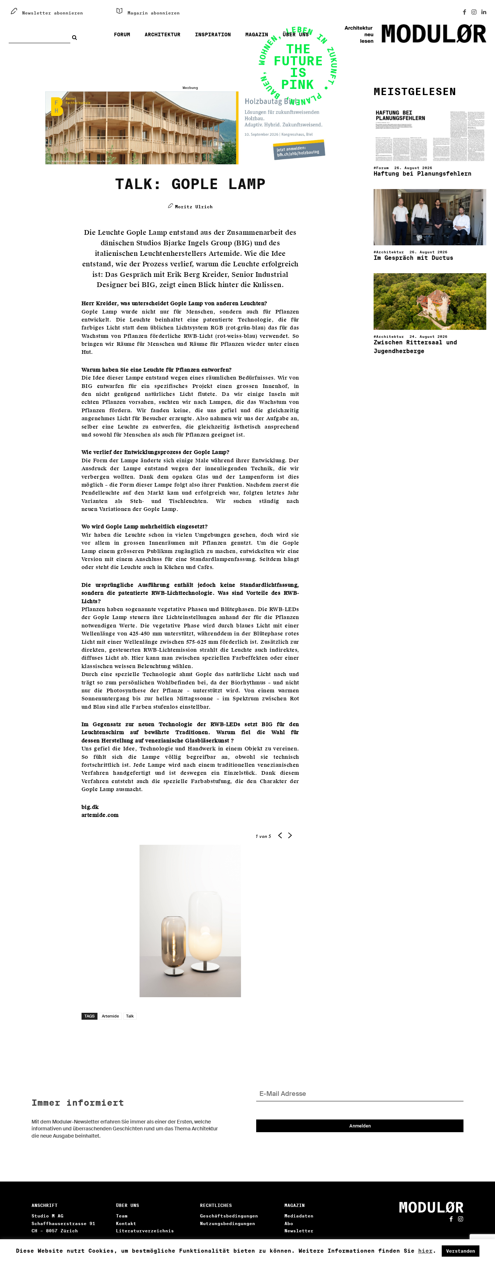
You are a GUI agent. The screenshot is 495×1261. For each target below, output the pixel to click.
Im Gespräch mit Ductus (413, 258)
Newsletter (298, 1230)
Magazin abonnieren (154, 13)
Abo (288, 1223)
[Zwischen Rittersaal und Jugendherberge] (430, 301)
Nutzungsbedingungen (227, 1223)
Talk (130, 1016)
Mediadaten (298, 1215)
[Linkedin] (483, 12)
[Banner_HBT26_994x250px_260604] (190, 128)
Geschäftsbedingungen (229, 1215)
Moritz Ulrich (194, 206)
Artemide (110, 1016)
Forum (382, 167)
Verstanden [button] (460, 1251)
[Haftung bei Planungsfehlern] (430, 133)
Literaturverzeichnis (145, 1230)
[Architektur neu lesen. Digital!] (404, 33)
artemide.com (100, 815)
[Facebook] (464, 12)
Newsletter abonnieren (52, 13)
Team (122, 1215)
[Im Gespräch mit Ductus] (430, 217)
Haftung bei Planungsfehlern (422, 173)
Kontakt (126, 1223)
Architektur (390, 252)
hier (425, 1251)
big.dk (90, 807)
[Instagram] (474, 12)
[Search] (76, 37)
